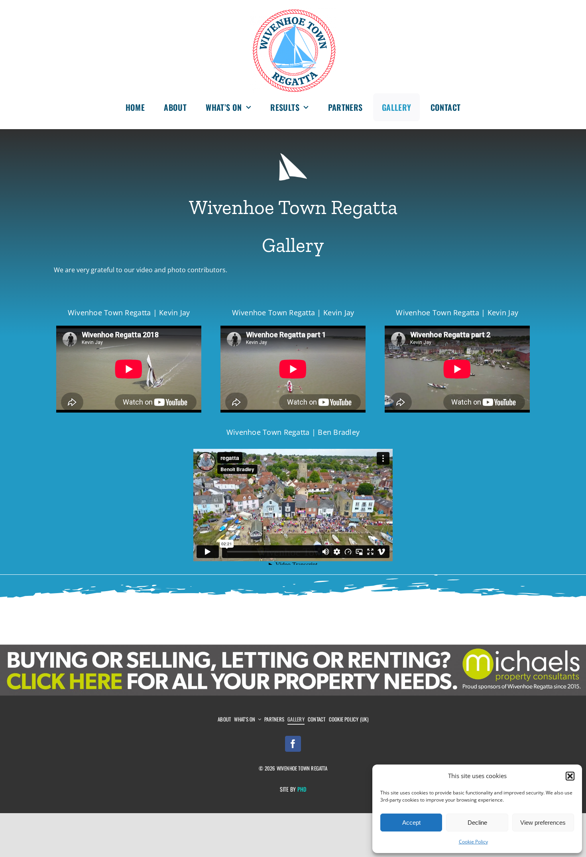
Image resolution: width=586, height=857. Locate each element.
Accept (411, 822)
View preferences (543, 822)
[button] (570, 776)
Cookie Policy (473, 841)
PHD (302, 789)
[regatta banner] (293, 647)
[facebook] (293, 744)
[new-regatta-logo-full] (293, 11)
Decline (477, 822)
